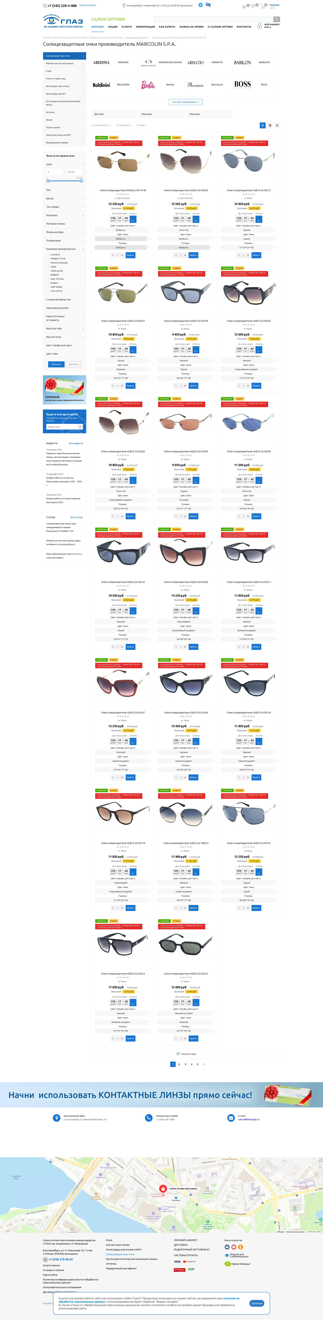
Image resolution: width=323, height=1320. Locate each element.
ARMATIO (217, 62)
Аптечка (111, 1263)
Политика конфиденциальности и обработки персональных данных (70, 1281)
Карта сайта (50, 1274)
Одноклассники (240, 1247)
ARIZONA (123, 62)
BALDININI (123, 84)
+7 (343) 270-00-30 (61, 1259)
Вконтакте (227, 1247)
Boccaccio (217, 84)
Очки (109, 1240)
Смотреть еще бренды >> (185, 102)
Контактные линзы (118, 1244)
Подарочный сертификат (121, 1268)
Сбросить (73, 364)
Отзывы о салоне (53, 1270)
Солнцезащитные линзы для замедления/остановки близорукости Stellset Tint (61, 527)
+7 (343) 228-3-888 (62, 6)
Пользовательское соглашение (62, 1287)
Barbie (170, 84)
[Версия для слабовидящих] (208, 5)
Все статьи (77, 517)
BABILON (264, 62)
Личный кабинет (186, 1240)
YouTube (233, 1247)
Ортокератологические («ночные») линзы (131, 1259)
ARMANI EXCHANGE (170, 62)
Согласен (257, 1303)
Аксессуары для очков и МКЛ (123, 1249)
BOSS (264, 84)
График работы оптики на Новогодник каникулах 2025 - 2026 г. (64, 481)
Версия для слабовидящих (237, 1255)
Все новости (76, 443)
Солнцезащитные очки (120, 1254)
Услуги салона (51, 1265)
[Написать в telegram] (200, 5)
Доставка (181, 1244)
